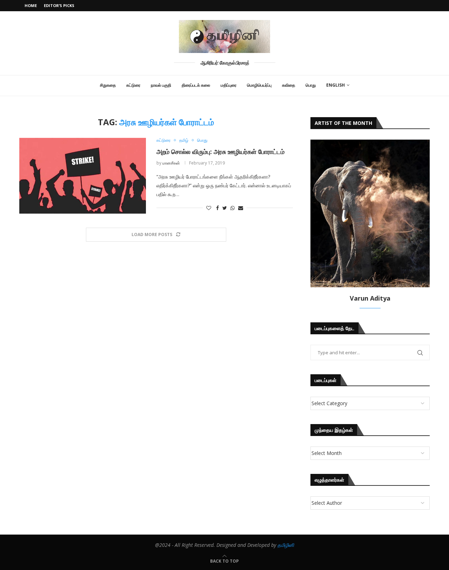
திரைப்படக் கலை (196, 85)
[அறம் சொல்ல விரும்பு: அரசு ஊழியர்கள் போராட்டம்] (82, 176)
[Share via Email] (240, 207)
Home (31, 5)
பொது (311, 85)
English (335, 85)
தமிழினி (285, 545)
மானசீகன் (171, 163)
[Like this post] (208, 207)
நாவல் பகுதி (161, 85)
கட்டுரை (133, 85)
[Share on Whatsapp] (232, 207)
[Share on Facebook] (217, 207)
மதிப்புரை (228, 85)
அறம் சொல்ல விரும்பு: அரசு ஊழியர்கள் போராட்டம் (220, 151)
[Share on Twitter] (224, 207)
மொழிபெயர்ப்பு (259, 85)
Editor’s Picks (59, 5)
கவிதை (288, 85)
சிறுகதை (108, 85)
